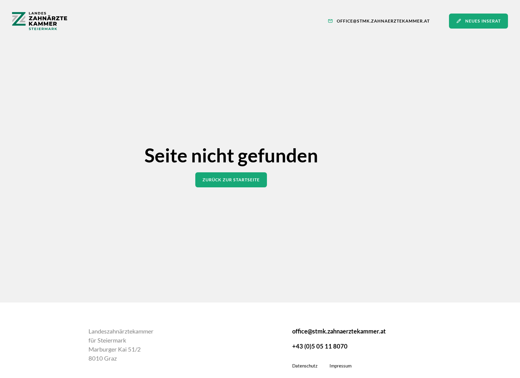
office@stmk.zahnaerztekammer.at (339, 331)
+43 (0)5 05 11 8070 (320, 346)
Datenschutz (304, 365)
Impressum (340, 365)
